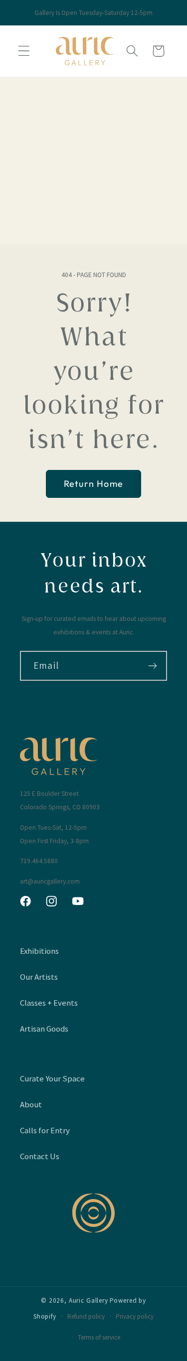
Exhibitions (39, 950)
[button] (24, 51)
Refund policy (86, 1316)
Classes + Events (49, 1002)
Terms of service (99, 1337)
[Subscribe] (152, 666)
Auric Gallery (88, 1300)
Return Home (93, 483)
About (31, 1104)
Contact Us (39, 1156)
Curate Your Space (52, 1078)
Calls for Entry (45, 1130)
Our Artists (39, 976)
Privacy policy (135, 1316)
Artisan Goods (44, 1028)
